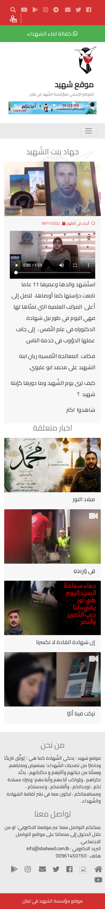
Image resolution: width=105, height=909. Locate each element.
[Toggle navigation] (88, 130)
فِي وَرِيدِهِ (84, 570)
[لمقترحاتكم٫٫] (14, 18)
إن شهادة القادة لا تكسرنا (65, 642)
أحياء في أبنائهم (77, 223)
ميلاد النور (84, 499)
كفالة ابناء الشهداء (50, 33)
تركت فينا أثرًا (81, 713)
